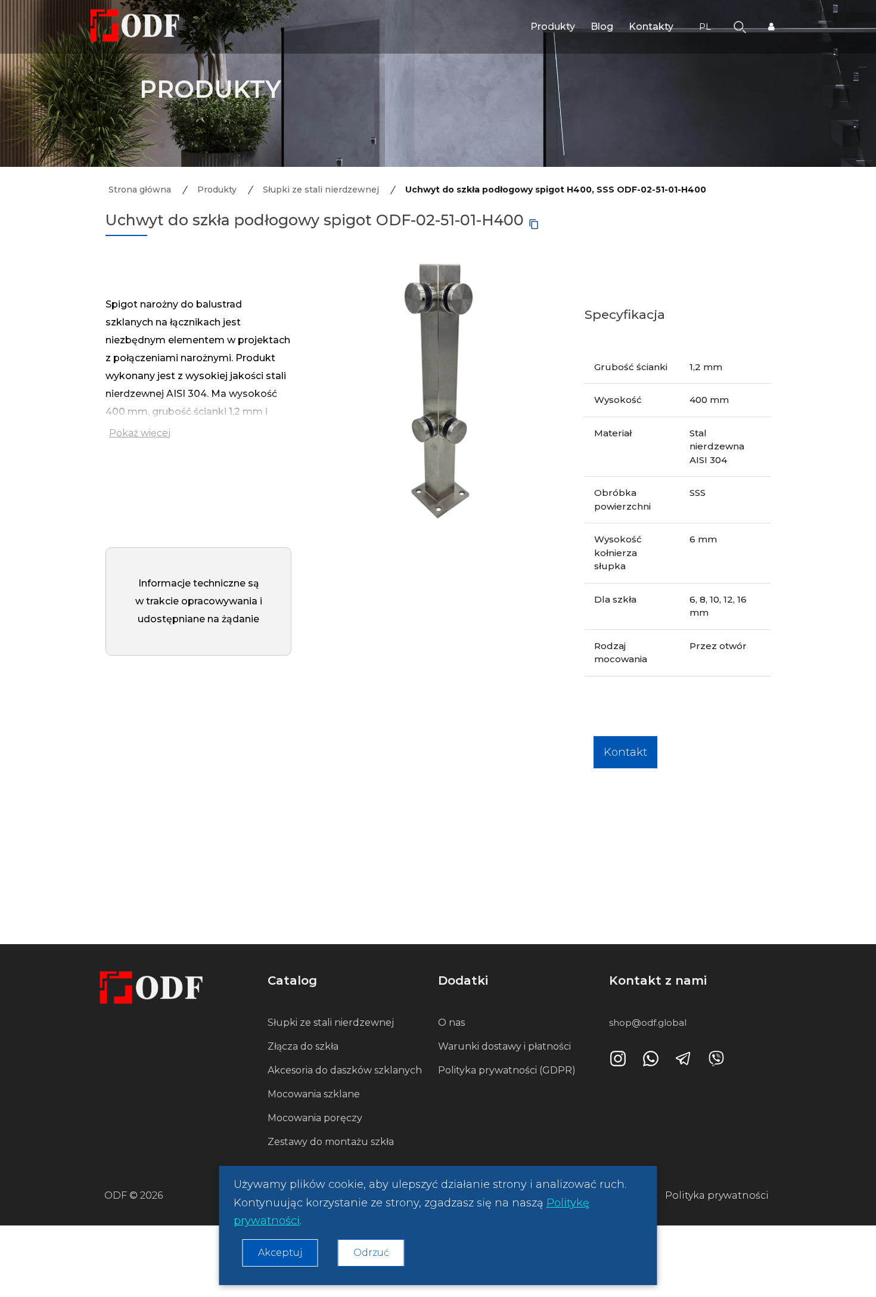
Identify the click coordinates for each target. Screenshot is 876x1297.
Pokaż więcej (139, 433)
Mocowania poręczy (315, 1118)
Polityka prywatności (717, 1195)
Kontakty (651, 26)
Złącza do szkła (303, 1046)
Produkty (552, 26)
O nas (451, 1022)
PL (706, 26)
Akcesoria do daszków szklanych (345, 1070)
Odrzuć (371, 1252)
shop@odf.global (647, 1022)
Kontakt (625, 752)
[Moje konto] (771, 26)
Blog (602, 26)
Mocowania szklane (314, 1094)
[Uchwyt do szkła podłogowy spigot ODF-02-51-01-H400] (437, 382)
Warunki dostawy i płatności (504, 1046)
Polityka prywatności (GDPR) (507, 1070)
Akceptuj (280, 1252)
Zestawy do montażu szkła (331, 1141)
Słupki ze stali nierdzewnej (331, 1022)
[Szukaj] (740, 26)
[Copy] (534, 224)
